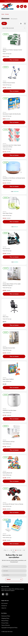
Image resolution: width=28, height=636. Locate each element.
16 (11, 550)
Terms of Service (5, 625)
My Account (4, 603)
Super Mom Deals (9, 631)
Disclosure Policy (5, 616)
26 (24, 550)
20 (20, 550)
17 (13, 550)
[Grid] (20, 23)
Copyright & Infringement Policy (9, 627)
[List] (25, 23)
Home (2, 14)
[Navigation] (25, 6)
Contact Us (4, 605)
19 (18, 550)
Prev (5, 550)
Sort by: (4, 28)
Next (13, 552)
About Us (3, 608)
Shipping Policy (5, 618)
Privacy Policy (4, 623)
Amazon (7, 14)
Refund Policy (4, 620)
